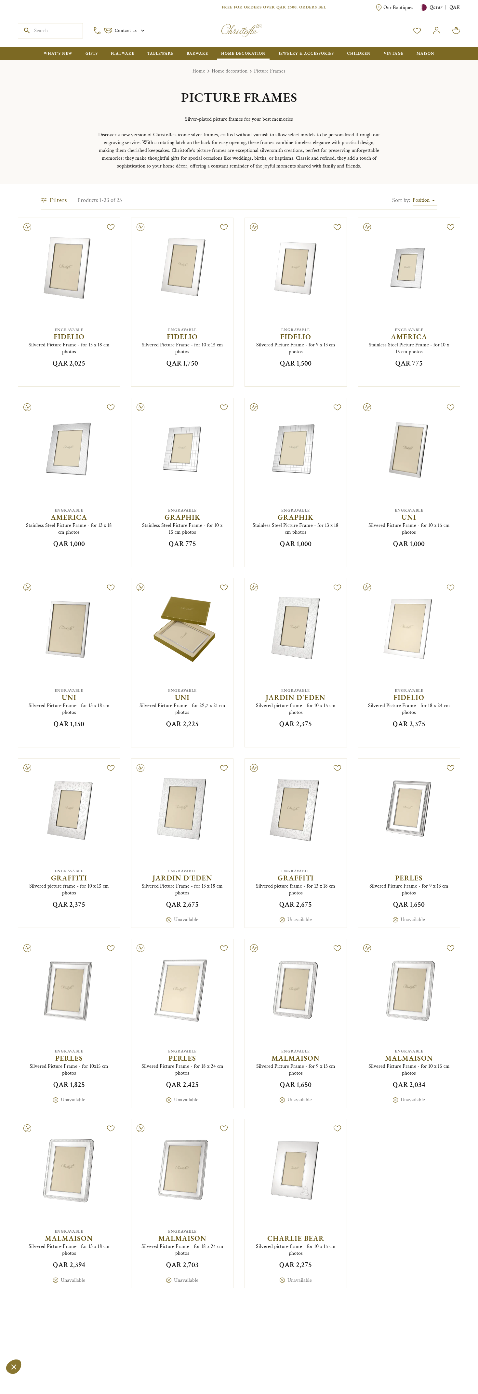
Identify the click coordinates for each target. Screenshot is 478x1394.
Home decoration (229, 71)
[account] (417, 30)
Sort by (401, 200)
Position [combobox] (421, 200)
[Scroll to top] (453, 1369)
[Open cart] (456, 30)
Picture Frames (269, 71)
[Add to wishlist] (110, 227)
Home (199, 71)
